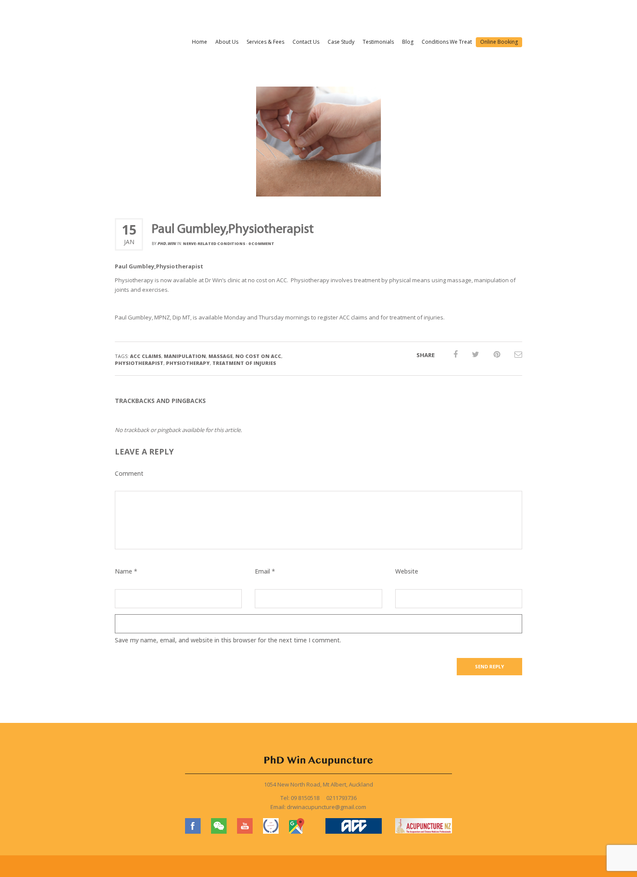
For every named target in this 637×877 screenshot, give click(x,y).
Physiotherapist (139, 363)
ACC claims (145, 356)
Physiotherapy (188, 363)
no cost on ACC (258, 356)
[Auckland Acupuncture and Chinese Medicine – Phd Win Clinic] (164, 18)
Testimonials (378, 41)
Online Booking (499, 41)
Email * (265, 571)
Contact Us (305, 41)
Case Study (341, 41)
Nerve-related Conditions (214, 243)
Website (406, 571)
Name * (126, 571)
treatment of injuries (244, 363)
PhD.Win (166, 243)
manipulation (185, 356)
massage (220, 356)
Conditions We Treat (447, 41)
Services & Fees (265, 41)
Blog (407, 41)
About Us (226, 41)
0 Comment (261, 243)
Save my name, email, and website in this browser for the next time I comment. (228, 640)
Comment (129, 473)
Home (199, 41)
